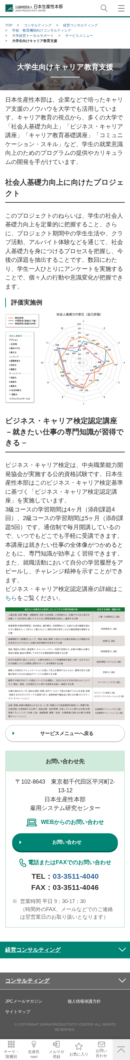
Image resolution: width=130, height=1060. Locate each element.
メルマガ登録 (56, 1054)
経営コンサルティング (33, 950)
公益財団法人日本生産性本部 (34, 8)
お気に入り (78, 1054)
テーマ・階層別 (11, 1054)
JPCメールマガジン (23, 1001)
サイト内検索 (104, 8)
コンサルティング (27, 981)
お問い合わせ (101, 1053)
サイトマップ (17, 1011)
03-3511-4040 (76, 876)
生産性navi (34, 1054)
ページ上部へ (121, 1049)
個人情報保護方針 (84, 1001)
